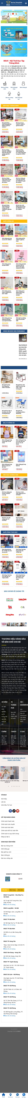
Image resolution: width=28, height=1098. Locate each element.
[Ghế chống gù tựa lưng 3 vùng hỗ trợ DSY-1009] (7, 283)
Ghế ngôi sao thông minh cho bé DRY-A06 (21, 319)
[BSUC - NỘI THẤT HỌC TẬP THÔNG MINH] (14, 3)
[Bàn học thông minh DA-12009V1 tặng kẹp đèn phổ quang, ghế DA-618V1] (7, 142)
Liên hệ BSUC (14, 1091)
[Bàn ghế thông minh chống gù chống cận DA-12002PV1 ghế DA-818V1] (7, 197)
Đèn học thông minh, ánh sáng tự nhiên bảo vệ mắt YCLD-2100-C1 (20, 578)
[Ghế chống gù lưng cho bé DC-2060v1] (7, 230)
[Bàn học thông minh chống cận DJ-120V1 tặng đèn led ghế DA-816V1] (21, 142)
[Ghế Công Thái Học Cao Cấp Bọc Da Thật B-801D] (7, 625)
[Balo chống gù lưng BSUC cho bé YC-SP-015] (7, 515)
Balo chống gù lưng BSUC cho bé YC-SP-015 (7, 524)
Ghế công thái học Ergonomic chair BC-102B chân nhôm (20, 635)
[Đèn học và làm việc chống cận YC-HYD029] (21, 543)
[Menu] (2, 3)
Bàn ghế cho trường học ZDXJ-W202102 (20, 471)
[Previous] (1, 837)
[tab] (4, 952)
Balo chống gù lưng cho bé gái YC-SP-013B (7, 500)
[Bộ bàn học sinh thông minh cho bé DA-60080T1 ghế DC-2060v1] (21, 197)
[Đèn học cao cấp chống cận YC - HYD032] (7, 568)
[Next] (26, 837)
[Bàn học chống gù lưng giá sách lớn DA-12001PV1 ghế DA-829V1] (21, 170)
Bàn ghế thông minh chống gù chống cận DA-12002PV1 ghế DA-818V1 (7, 208)
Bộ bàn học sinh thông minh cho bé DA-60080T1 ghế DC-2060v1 (20, 207)
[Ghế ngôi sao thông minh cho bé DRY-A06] (21, 310)
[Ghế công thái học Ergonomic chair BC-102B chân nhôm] (21, 625)
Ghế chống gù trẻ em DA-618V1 (6, 264)
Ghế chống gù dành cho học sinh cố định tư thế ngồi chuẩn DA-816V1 (21, 266)
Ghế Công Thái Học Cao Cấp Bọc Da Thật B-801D (7, 635)
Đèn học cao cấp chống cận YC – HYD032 (6, 578)
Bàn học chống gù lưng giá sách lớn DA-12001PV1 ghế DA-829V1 (20, 180)
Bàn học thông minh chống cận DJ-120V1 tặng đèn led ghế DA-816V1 (21, 152)
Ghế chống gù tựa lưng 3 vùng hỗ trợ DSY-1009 (6, 292)
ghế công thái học (11, 718)
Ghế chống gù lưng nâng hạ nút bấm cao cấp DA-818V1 (7, 319)
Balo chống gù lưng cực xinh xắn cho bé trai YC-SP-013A (21, 500)
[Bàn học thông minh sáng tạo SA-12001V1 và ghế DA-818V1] (7, 170)
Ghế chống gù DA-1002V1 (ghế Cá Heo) (20, 240)
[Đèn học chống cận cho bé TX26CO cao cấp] (7, 543)
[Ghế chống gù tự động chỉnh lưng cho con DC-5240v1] (21, 283)
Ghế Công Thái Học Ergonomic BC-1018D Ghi (21, 609)
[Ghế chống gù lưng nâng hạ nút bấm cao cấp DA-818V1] (7, 310)
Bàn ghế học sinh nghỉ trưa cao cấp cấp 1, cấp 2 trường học (20, 445)
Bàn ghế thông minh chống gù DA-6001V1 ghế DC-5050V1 (7, 125)
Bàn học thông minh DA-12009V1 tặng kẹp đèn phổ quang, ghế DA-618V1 (6, 152)
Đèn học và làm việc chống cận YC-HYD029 (21, 552)
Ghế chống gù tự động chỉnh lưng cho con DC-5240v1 (20, 293)
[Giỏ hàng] (26, 3)
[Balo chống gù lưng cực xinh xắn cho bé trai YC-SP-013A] (21, 490)
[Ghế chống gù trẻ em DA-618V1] (7, 256)
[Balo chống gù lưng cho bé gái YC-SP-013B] (7, 490)
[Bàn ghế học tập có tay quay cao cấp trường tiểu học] (7, 461)
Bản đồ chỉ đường (10, 967)
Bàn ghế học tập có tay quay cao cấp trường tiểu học (7, 471)
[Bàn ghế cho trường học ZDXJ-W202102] (21, 461)
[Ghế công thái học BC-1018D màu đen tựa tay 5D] (7, 600)
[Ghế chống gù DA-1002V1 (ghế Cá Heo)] (21, 230)
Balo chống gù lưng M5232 (21, 523)
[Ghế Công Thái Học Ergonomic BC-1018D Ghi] (21, 600)
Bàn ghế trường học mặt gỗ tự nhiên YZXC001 (6, 445)
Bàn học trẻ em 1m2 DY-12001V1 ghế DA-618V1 (20, 124)
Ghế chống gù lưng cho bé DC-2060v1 (7, 239)
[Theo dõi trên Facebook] (10, 873)
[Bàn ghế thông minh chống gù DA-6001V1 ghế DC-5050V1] (7, 115)
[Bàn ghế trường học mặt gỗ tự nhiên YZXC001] (7, 435)
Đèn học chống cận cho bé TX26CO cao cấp (7, 552)
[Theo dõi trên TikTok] (14, 873)
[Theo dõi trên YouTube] (17, 873)
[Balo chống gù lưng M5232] (21, 515)
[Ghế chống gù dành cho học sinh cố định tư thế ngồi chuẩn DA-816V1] (21, 256)
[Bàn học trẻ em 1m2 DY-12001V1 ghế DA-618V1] (21, 115)
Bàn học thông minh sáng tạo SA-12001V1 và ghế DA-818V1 (6, 180)
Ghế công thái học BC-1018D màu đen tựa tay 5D (7, 609)
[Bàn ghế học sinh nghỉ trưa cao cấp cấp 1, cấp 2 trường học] (21, 435)
